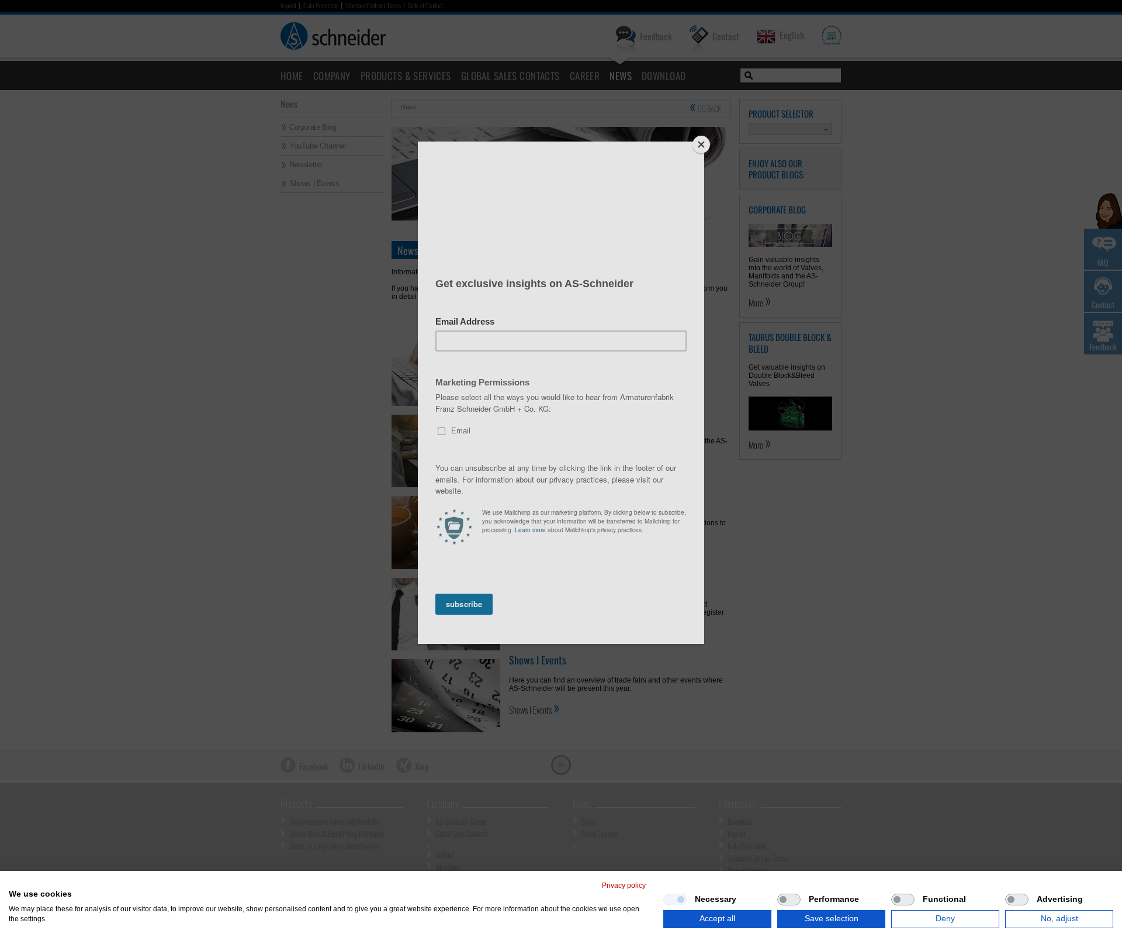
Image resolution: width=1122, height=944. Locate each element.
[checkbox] (675, 899)
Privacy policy (624, 885)
